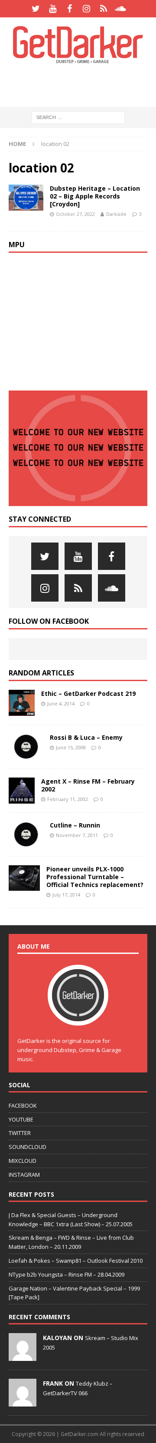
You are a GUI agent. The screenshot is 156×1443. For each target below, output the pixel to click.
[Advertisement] (82, 85)
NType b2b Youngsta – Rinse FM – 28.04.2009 (66, 1274)
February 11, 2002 (67, 799)
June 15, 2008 (71, 747)
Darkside (116, 214)
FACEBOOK (23, 1105)
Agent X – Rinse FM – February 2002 (88, 785)
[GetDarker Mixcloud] (103, 8)
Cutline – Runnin (75, 825)
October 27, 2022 (75, 214)
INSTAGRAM (24, 1174)
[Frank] (22, 1402)
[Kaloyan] (22, 1356)
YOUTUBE (21, 1119)
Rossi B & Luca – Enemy (86, 737)
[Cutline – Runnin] (26, 834)
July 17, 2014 (66, 894)
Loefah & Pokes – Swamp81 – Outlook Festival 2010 (76, 1260)
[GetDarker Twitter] (35, 8)
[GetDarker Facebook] (69, 8)
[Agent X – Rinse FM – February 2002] (22, 791)
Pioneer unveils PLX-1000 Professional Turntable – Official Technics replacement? (94, 877)
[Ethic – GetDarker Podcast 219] (22, 703)
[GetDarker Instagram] (86, 8)
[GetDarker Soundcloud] (120, 8)
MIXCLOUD (22, 1161)
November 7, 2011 (77, 835)
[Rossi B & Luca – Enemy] (26, 747)
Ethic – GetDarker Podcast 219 (88, 693)
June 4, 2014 (61, 703)
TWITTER (20, 1133)
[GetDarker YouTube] (52, 8)
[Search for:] (78, 117)
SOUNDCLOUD (27, 1147)
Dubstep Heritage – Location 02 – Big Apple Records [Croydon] (95, 196)
